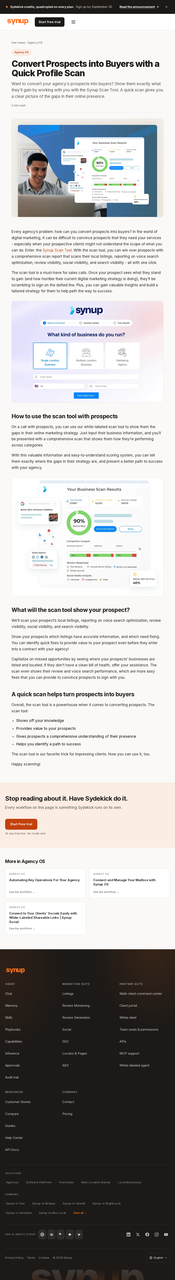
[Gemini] (70, 1234)
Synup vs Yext (15, 1203)
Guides (10, 1126)
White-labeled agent (134, 1065)
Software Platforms (39, 1182)
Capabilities (13, 1041)
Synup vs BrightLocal (107, 1203)
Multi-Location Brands (96, 1182)
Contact (68, 1102)
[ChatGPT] (42, 1234)
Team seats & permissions (139, 1029)
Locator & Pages (74, 1053)
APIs (123, 1041)
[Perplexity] (51, 1234)
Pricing (67, 1114)
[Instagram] (156, 1234)
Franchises (66, 1182)
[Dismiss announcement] (166, 7)
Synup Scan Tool (57, 250)
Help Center (14, 1138)
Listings (68, 994)
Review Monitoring (76, 1006)
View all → (80, 1212)
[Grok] (79, 1234)
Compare (12, 1114)
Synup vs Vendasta (19, 1212)
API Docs (12, 1150)
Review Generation (76, 1017)
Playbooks (12, 1029)
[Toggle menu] (73, 22)
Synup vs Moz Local (52, 1212)
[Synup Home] (18, 22)
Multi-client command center (141, 994)
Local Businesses (129, 1182)
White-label (128, 1017)
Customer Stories (18, 1102)
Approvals (12, 1065)
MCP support (129, 1053)
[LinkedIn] (128, 1234)
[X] (138, 1234)
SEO (65, 1041)
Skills (8, 1017)
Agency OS (35, 42)
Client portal (128, 1006)
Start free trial (50, 22)
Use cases (18, 42)
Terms (31, 1257)
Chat (8, 994)
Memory (11, 1006)
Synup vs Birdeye (43, 1203)
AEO (65, 1065)
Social (66, 1029)
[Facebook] (147, 1234)
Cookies (44, 1257)
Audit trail (12, 1077)
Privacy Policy (14, 1257)
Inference (12, 1053)
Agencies (12, 1182)
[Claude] (60, 1234)
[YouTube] (166, 1234)
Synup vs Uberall (74, 1203)
